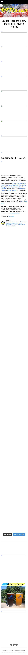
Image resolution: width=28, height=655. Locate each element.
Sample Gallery (21, 650)
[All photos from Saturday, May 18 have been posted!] (14, 448)
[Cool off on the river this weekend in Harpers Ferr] (14, 357)
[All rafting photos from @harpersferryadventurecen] (14, 326)
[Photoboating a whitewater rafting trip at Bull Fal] (14, 403)
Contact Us (18, 652)
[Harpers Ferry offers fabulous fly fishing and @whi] (14, 494)
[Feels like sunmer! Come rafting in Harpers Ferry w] (14, 433)
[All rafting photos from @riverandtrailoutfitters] (14, 296)
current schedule (14, 213)
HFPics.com (11, 650)
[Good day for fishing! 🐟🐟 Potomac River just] (14, 524)
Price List (16, 650)
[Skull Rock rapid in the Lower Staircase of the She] (14, 281)
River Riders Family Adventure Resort (13, 186)
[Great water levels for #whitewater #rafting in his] (14, 266)
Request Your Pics (5, 652)
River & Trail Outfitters (12, 185)
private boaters (11, 190)
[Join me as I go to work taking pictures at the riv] (14, 479)
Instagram (11, 216)
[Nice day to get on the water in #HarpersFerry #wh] (14, 387)
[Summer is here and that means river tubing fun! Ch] (14, 372)
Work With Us (24, 652)
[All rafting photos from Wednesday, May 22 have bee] (14, 418)
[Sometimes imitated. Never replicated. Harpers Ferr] (14, 342)
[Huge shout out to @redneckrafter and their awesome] (14, 235)
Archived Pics (12, 652)
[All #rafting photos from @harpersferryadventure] (14, 250)
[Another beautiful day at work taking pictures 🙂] (14, 463)
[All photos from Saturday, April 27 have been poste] (14, 509)
